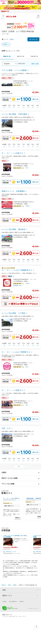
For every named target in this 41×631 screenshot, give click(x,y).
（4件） (27, 168)
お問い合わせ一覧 (13, 616)
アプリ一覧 (4, 616)
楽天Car (4, 585)
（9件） (27, 405)
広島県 (15, 585)
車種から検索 (35, 63)
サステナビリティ (22, 616)
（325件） (27, 206)
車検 (9, 585)
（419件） (27, 283)
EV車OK (5, 44)
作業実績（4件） (17, 285)
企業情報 (4, 601)
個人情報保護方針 (13, 601)
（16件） (27, 85)
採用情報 (21, 601)
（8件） (27, 367)
